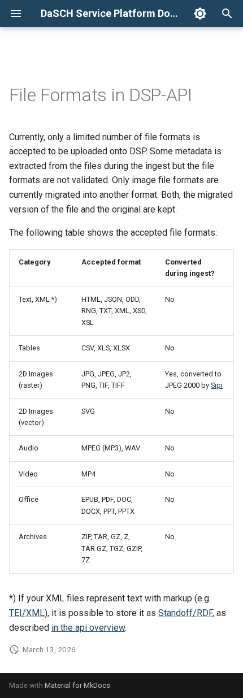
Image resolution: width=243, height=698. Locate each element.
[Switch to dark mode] (200, 13)
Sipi (217, 385)
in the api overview (88, 627)
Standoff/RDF (185, 613)
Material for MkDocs (77, 685)
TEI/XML (27, 613)
